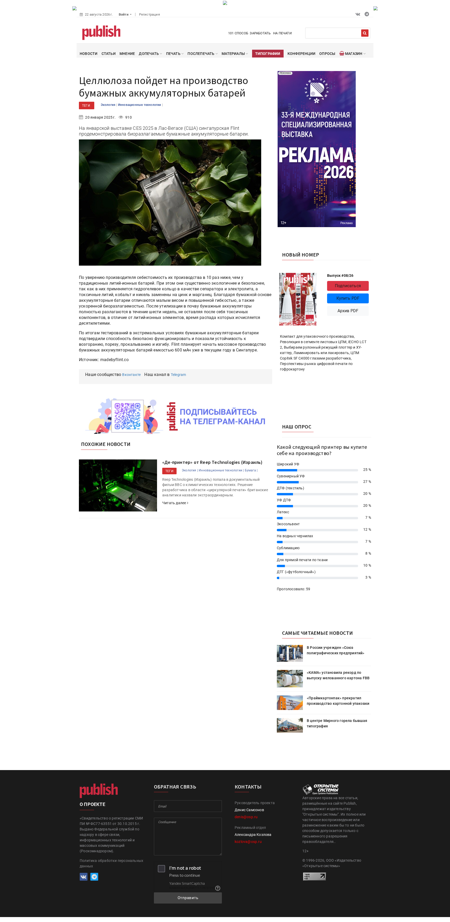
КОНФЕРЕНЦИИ (301, 54)
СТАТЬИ (109, 54)
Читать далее (174, 503)
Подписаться (348, 285)
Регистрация (149, 14)
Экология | (190, 470)
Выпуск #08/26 (340, 275)
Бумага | (251, 470)
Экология (108, 105)
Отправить (188, 897)
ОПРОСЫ (327, 54)
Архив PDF (348, 310)
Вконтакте (131, 375)
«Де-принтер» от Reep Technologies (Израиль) (212, 462)
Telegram (178, 375)
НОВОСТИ (88, 54)
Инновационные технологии (140, 105)
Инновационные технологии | (221, 470)
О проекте (92, 804)
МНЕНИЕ (127, 54)
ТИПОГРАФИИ (267, 54)
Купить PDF (348, 298)
